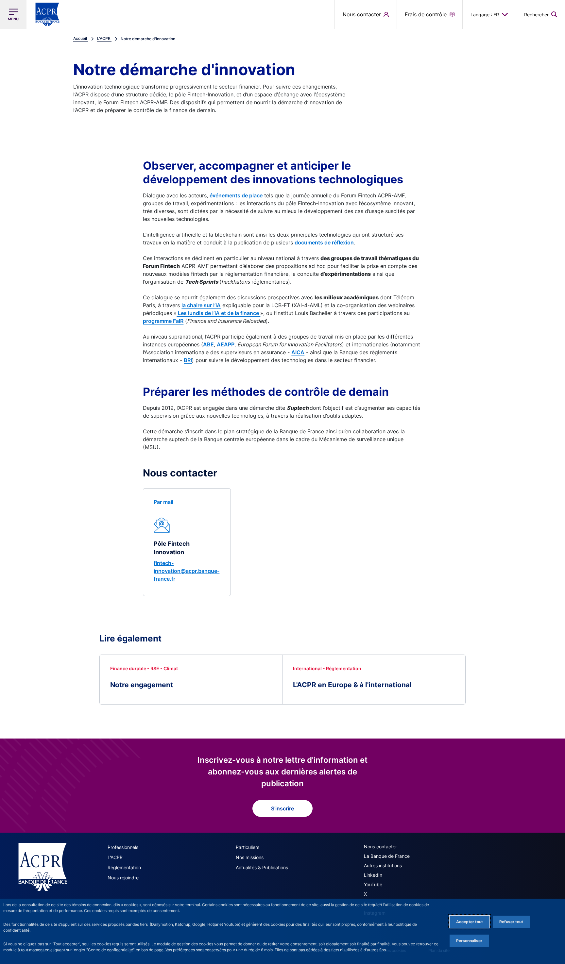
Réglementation (124, 867)
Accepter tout (469, 921)
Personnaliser (469, 940)
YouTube (373, 884)
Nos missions (250, 857)
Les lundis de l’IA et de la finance (218, 313)
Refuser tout (511, 921)
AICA (297, 352)
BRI (188, 360)
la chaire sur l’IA (201, 305)
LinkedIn (373, 875)
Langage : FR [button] (485, 14)
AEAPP (225, 344)
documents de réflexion (324, 242)
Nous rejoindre (123, 877)
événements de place (236, 195)
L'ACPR (115, 857)
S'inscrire (282, 808)
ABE (208, 344)
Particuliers (247, 847)
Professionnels (123, 847)
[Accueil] (42, 867)
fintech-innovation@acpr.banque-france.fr (186, 571)
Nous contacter (380, 846)
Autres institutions (383, 865)
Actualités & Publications (262, 867)
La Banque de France (387, 856)
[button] (540, 14)
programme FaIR (163, 321)
